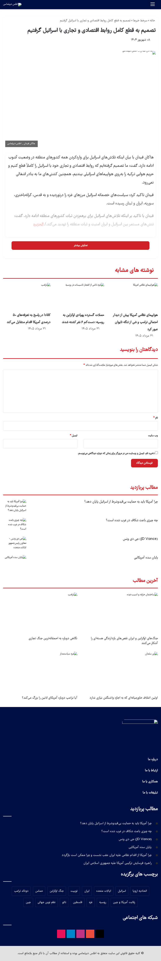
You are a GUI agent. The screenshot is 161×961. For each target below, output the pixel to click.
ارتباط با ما (151, 770)
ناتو (64, 902)
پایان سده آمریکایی (146, 557)
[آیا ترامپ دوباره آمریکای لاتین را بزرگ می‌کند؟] (40, 673)
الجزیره (38, 224)
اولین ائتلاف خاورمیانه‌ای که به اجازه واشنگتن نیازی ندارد (124, 698)
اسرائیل (122, 891)
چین (28, 902)
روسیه (102, 902)
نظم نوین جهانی (47, 902)
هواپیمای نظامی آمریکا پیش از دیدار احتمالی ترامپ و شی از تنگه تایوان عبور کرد (135, 322)
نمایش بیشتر (80, 246)
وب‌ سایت (153, 436)
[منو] (153, 6)
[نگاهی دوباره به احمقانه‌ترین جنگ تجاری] (40, 613)
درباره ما (153, 759)
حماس (39, 891)
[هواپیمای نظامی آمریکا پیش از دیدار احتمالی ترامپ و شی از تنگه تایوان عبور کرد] (134, 296)
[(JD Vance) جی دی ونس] (14, 544)
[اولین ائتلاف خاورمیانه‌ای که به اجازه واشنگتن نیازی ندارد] (121, 673)
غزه (90, 902)
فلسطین (77, 902)
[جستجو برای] (145, 6)
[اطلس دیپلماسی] (12, 4)
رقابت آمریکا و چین (124, 902)
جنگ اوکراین (57, 891)
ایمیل (73, 436)
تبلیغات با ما (150, 792)
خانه (153, 21)
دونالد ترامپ (21, 891)
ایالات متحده (103, 891)
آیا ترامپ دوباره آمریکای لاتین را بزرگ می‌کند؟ (49, 698)
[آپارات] (61, 934)
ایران (87, 891)
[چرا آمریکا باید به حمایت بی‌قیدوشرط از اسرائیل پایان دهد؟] (14, 507)
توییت (74, 891)
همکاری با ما (150, 781)
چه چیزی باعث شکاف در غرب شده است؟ (132, 520)
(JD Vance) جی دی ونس (140, 539)
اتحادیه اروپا (140, 891)
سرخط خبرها (140, 21)
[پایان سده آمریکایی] (14, 563)
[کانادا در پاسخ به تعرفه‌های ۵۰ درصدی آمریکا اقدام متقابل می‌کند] (27, 296)
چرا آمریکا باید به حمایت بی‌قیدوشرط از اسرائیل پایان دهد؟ (121, 501)
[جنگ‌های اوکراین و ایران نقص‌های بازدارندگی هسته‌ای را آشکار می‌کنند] (121, 613)
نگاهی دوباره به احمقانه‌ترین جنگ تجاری (53, 638)
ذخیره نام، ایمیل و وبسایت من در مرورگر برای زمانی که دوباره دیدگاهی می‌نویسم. (116, 453)
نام (155, 418)
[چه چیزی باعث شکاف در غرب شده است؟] (14, 526)
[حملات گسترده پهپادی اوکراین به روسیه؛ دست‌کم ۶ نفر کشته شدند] (80, 296)
